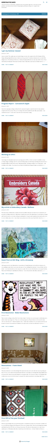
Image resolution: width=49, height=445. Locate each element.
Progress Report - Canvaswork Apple (15, 103)
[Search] (43, 2)
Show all (44, 14)
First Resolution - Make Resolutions (15, 313)
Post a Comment (9, 64)
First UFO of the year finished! (13, 418)
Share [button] (3, 64)
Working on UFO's (8, 154)
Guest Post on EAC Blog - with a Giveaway (17, 260)
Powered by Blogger (25, 441)
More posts (44, 436)
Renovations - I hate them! (12, 365)
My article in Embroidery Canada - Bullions (18, 207)
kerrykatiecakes (9, 2)
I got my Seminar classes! (11, 51)
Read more (44, 64)
